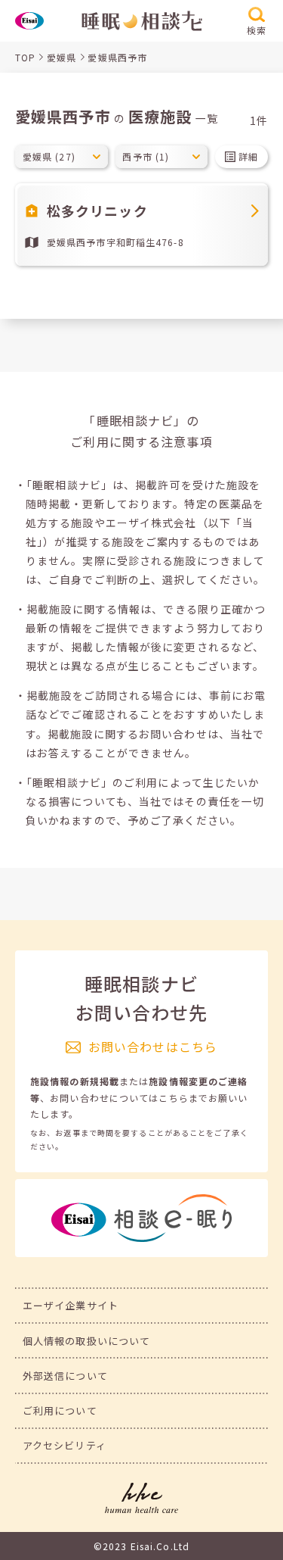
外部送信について (65, 1375)
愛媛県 (61, 57)
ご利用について (60, 1410)
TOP (25, 57)
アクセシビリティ (64, 1445)
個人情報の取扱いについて (86, 1341)
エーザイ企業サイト (70, 1305)
